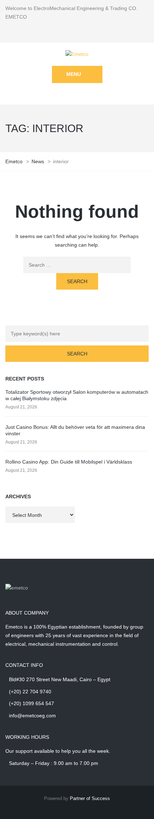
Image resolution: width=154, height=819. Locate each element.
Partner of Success (90, 798)
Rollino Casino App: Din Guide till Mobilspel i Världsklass (68, 462)
